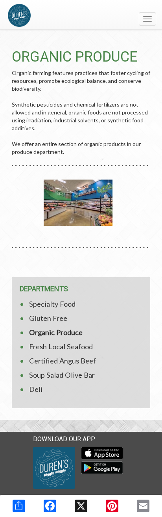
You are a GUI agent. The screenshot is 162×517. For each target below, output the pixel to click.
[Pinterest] (112, 506)
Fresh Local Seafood (61, 346)
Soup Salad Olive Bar (62, 375)
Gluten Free (48, 318)
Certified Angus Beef (62, 360)
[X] (81, 506)
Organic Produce (56, 332)
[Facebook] (50, 506)
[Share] (19, 506)
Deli (35, 389)
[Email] (143, 506)
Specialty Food (52, 304)
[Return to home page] (81, 15)
